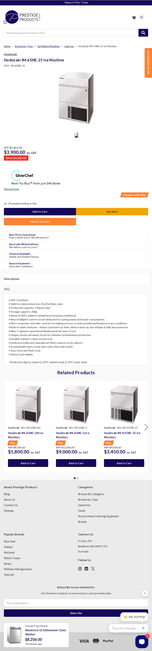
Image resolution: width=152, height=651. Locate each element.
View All (9, 574)
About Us (9, 499)
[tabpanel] (28, 426)
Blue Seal (9, 541)
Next (146, 427)
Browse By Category (91, 494)
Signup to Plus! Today (76, 2)
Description (11, 278)
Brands (82, 521)
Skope (7, 563)
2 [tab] (78, 478)
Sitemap (9, 510)
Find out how (11, 189)
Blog (7, 494)
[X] (93, 569)
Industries (84, 505)
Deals (81, 510)
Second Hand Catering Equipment (98, 516)
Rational (9, 552)
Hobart (8, 547)
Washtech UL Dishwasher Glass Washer (45, 632)
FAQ (6, 289)
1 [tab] (75, 478)
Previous (5, 427)
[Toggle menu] (5, 22)
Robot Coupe (12, 558)
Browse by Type (88, 499)
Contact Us (11, 505)
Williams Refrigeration (18, 569)
